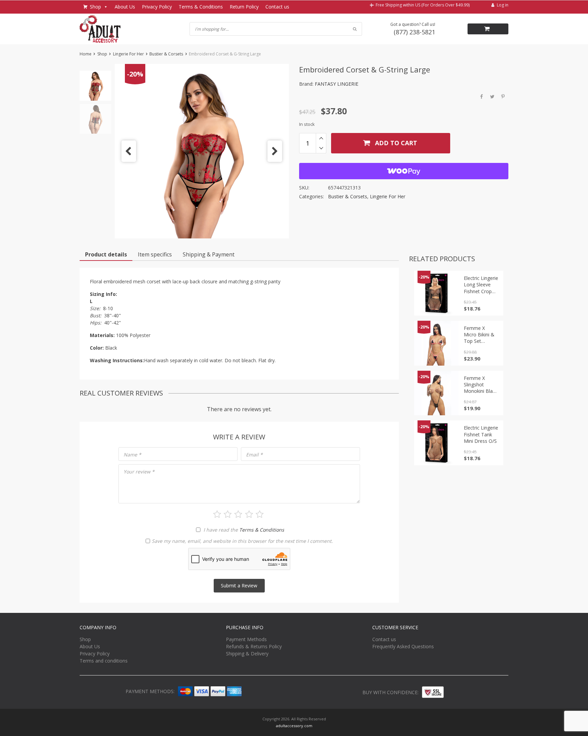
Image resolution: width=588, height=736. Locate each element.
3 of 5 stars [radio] (238, 514)
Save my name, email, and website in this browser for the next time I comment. (242, 541)
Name (132, 454)
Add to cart (395, 143)
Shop (95, 6)
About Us (125, 6)
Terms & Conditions (201, 6)
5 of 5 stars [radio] (260, 514)
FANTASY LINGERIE (336, 84)
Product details (106, 254)
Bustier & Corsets (166, 54)
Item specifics (155, 254)
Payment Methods (246, 639)
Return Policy (244, 6)
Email (254, 454)
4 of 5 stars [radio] (249, 514)
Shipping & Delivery (247, 653)
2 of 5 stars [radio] (228, 514)
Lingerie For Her (128, 54)
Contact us (277, 6)
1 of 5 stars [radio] (217, 514)
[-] (321, 148)
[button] (128, 151)
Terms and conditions (104, 660)
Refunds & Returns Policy (254, 646)
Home (86, 54)
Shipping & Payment (208, 254)
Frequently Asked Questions (403, 646)
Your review (139, 471)
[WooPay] (403, 171)
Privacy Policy (157, 6)
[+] (321, 138)
